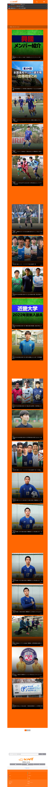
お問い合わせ (10, 782)
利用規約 (10, 783)
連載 (29, 778)
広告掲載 (29, 781)
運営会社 (29, 783)
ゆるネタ (30, 775)
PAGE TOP (27, 768)
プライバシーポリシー (30, 782)
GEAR (10, 775)
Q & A (10, 778)
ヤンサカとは (10, 781)
